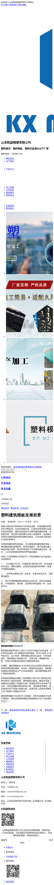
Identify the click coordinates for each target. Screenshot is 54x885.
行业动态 (6, 483)
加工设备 (10, 187)
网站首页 (10, 158)
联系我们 (14, 5)
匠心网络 (30, 843)
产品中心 (10, 169)
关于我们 (5, 5)
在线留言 (10, 206)
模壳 (16, 467)
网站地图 (22, 5)
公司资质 (10, 190)
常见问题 (6, 488)
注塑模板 (38, 467)
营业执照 (10, 772)
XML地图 (43, 840)
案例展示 (10, 193)
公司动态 (6, 477)
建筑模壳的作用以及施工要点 (23, 710)
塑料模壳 (22, 467)
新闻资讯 (10, 195)
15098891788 (11, 856)
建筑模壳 (30, 467)
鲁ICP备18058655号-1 (18, 840)
